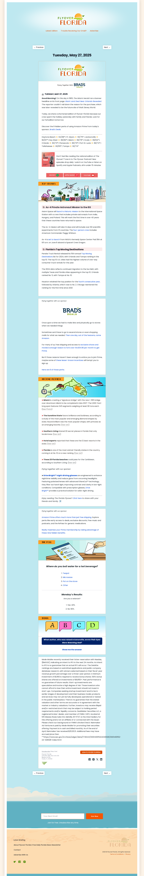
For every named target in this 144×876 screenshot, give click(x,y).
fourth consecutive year (89, 281)
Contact (17, 850)
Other (65, 585)
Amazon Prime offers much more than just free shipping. (67, 517)
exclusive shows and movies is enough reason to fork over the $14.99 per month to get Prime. (70, 347)
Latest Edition (51, 30)
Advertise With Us (21, 855)
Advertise (94, 30)
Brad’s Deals (55, 129)
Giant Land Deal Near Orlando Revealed (83, 101)
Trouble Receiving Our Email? (74, 30)
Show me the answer (72, 649)
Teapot (66, 573)
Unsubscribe (46, 751)
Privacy (128, 854)
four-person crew (81, 230)
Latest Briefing (19, 840)
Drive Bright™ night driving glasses (60, 475)
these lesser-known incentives (69, 360)
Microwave (67, 577)
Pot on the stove (70, 581)
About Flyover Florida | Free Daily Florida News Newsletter (37, 845)
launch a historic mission (67, 211)
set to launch (54, 239)
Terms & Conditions (117, 854)
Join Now (94, 816)
